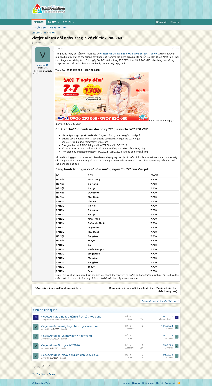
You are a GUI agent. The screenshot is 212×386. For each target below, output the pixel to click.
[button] (58, 22)
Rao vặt (64, 329)
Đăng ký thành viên (58, 27)
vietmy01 (38, 42)
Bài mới (52, 22)
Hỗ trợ (159, 383)
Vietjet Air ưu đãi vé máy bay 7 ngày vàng (66, 335)
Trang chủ (170, 383)
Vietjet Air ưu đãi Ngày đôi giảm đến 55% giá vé (70, 355)
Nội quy (136, 383)
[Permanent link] (150, 129)
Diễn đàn (38, 22)
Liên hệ (126, 383)
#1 (177, 48)
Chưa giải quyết (39, 27)
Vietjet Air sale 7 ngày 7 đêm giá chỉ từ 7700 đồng (71, 316)
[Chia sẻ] (173, 48)
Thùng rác (69, 319)
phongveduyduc (48, 319)
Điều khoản (148, 383)
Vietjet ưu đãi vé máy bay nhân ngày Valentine (69, 326)
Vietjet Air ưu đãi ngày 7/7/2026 (60, 345)
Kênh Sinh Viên (42, 383)
